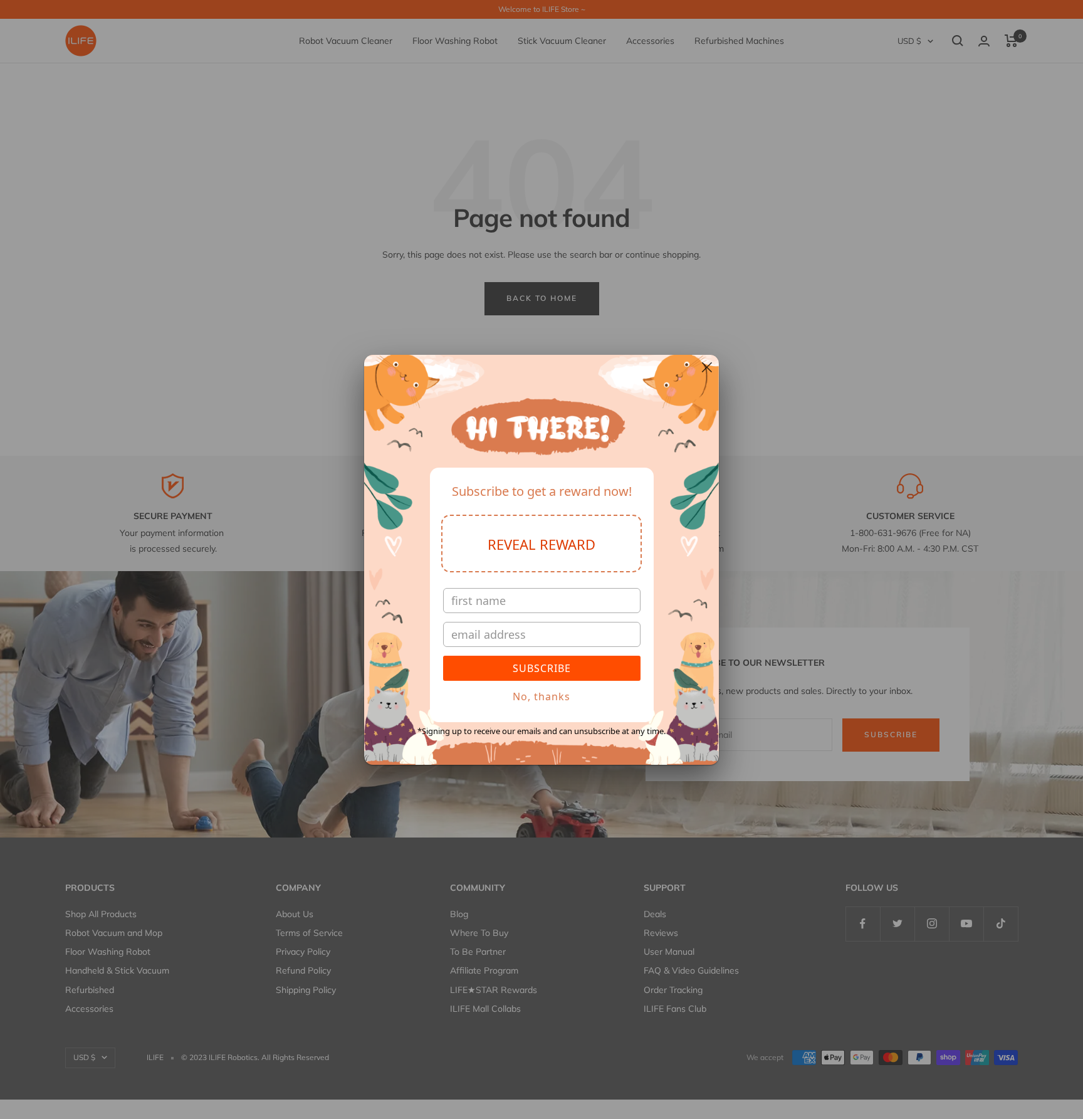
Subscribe (542, 668)
